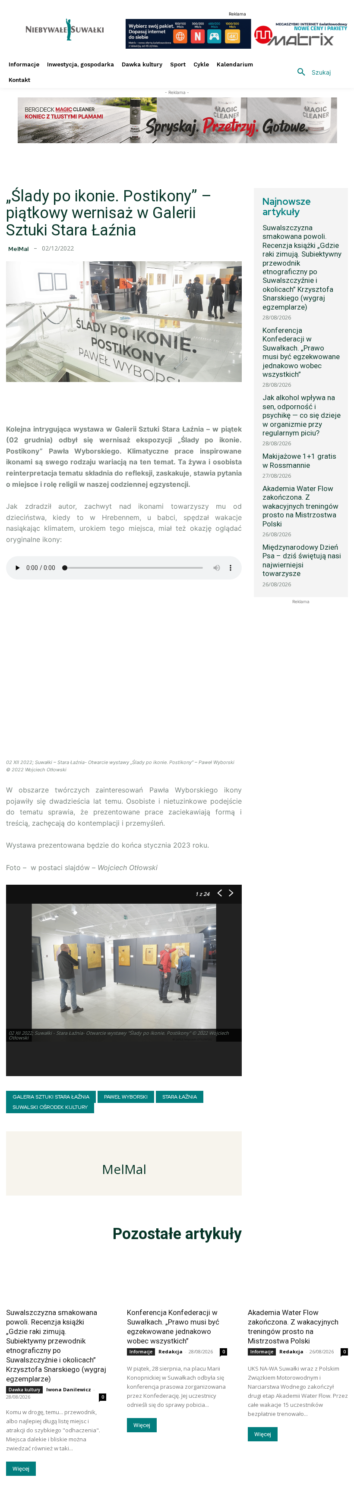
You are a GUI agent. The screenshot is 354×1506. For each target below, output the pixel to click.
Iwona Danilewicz (68, 1389)
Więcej (21, 1468)
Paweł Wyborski (126, 1096)
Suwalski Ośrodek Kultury (50, 1107)
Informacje (141, 1352)
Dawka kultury (24, 1390)
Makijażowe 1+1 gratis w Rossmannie (299, 460)
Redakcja (170, 1351)
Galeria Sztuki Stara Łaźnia (51, 1096)
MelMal (18, 249)
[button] (311, 72)
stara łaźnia (179, 1096)
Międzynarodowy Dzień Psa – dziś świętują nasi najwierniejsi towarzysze (301, 560)
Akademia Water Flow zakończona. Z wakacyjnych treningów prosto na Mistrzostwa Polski (300, 506)
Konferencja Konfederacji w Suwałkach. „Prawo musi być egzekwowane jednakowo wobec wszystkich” (301, 352)
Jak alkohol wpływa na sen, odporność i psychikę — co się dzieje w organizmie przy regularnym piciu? (301, 415)
